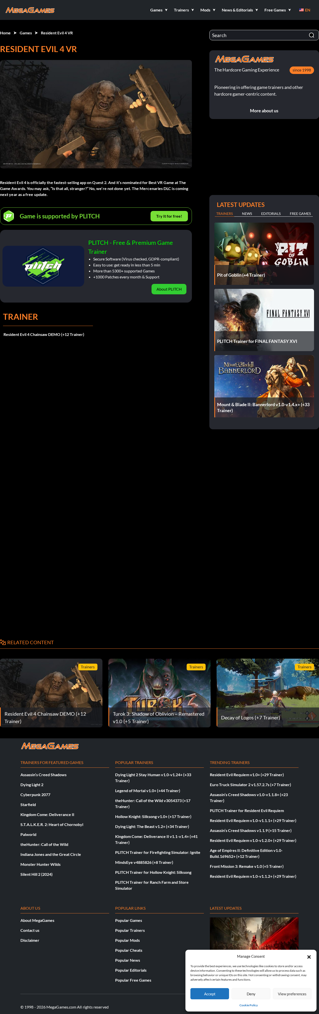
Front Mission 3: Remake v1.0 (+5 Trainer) (247, 866)
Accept (210, 994)
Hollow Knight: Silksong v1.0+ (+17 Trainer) (153, 816)
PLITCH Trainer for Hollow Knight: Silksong (153, 872)
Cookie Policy (248, 1005)
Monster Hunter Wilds (40, 864)
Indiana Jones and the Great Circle (50, 854)
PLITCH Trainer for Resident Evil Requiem (247, 810)
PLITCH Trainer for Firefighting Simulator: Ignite (157, 852)
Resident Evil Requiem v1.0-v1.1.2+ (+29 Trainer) (253, 876)
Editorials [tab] (271, 213)
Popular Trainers (130, 930)
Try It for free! (169, 216)
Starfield (28, 804)
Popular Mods (127, 940)
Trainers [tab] (224, 213)
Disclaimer (29, 940)
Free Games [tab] (300, 213)
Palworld (28, 834)
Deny (251, 994)
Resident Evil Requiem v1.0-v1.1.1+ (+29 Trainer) (253, 820)
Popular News (127, 960)
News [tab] (247, 213)
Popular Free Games (133, 980)
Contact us (29, 930)
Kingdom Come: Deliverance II (47, 814)
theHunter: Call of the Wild (44, 844)
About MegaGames (37, 920)
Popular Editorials (131, 970)
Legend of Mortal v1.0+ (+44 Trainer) (147, 790)
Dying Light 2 (31, 784)
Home (5, 32)
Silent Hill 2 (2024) (36, 874)
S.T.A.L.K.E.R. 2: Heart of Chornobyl (51, 824)
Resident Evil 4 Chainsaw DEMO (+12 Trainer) (43, 334)
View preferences (292, 994)
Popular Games (128, 920)
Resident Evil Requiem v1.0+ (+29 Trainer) (247, 774)
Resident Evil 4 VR (57, 32)
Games (26, 32)
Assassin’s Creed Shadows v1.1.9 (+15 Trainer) (251, 830)
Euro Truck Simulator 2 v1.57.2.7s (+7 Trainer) (250, 784)
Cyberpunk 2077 (35, 794)
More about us (264, 110)
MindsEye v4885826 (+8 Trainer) (144, 862)
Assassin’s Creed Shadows (43, 774)
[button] (309, 956)
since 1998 (302, 69)
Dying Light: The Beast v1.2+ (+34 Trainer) (152, 826)
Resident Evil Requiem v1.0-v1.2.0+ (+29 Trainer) (253, 840)
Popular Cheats (128, 950)
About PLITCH (169, 289)
